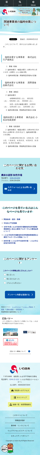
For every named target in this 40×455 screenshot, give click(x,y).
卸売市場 (19, 309)
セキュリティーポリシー (20, 436)
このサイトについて (20, 415)
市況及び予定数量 (10, 223)
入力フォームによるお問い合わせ (20, 188)
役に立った (11, 275)
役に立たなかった (13, 279)
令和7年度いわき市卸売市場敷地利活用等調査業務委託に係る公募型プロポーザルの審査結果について (21, 229)
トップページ (16, 307)
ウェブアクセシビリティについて (20, 431)
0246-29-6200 (15, 178)
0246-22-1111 (14, 379)
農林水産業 (10, 309)
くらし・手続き (28, 307)
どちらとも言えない (14, 283)
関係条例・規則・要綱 (12, 219)
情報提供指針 (20, 420)
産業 (2, 309)
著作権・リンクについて (20, 425)
